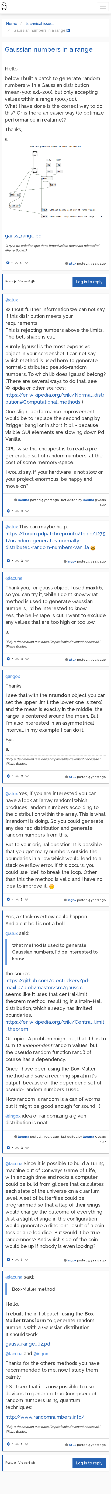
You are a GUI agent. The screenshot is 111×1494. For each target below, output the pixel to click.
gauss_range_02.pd (27, 1344)
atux (72, 263)
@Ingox (12, 1116)
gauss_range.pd (23, 236)
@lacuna (13, 578)
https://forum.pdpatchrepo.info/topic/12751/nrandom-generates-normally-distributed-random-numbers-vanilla (55, 540)
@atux (11, 300)
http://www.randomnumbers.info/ (44, 1417)
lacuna (23, 500)
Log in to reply (89, 282)
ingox (71, 561)
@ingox (12, 676)
